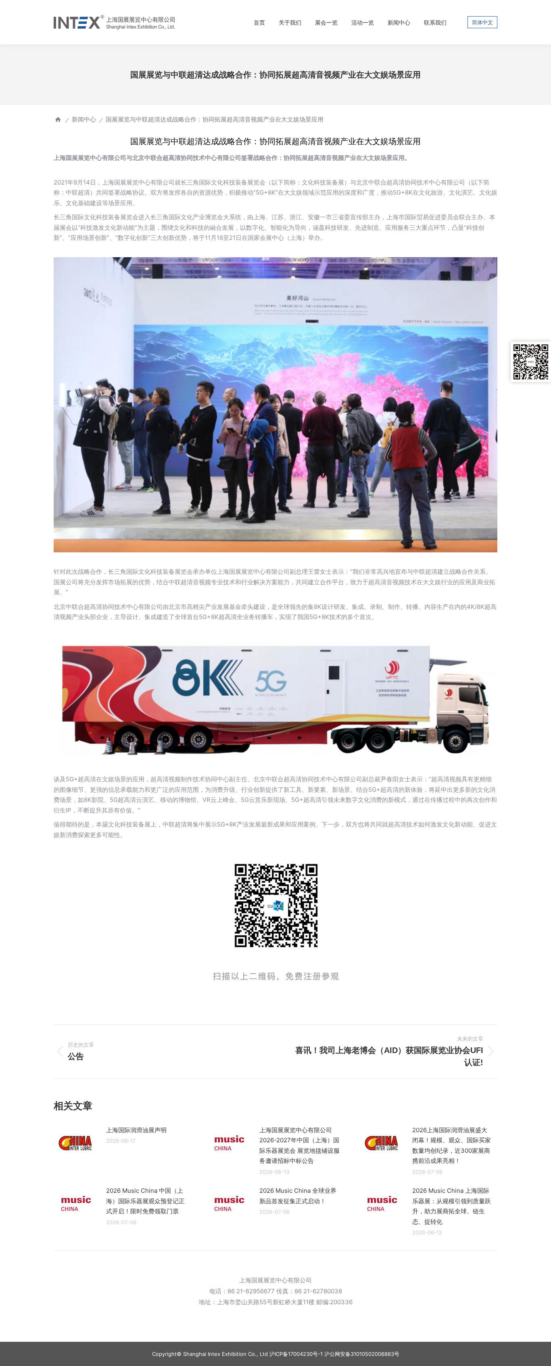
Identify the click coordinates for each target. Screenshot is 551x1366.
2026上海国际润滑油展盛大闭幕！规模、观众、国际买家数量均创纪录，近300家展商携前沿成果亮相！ (451, 1145)
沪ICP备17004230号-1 (296, 1354)
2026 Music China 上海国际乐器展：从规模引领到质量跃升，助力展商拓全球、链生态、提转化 (451, 1206)
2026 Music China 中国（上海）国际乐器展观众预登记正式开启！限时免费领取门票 (145, 1201)
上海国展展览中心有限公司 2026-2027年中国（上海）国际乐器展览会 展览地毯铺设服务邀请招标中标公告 (299, 1145)
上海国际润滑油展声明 (136, 1130)
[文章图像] (76, 1143)
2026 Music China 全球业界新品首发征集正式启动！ (297, 1196)
